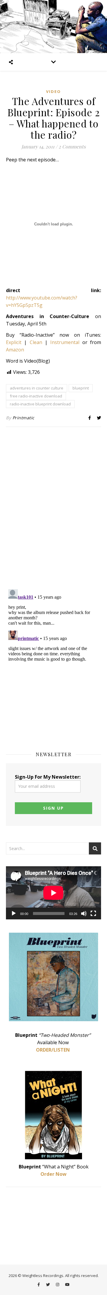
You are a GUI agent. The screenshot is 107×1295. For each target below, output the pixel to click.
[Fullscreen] (93, 913)
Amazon (15, 349)
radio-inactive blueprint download (40, 404)
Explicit (13, 342)
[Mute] (84, 913)
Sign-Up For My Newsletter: (48, 777)
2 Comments (72, 146)
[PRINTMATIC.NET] (53, 26)
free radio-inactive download (36, 396)
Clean (36, 342)
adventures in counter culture (36, 388)
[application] (53, 892)
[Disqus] (53, 508)
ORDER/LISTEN (53, 1050)
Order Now (53, 1174)
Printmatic (23, 417)
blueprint (81, 388)
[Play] (14, 913)
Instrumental (64, 342)
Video (53, 91)
